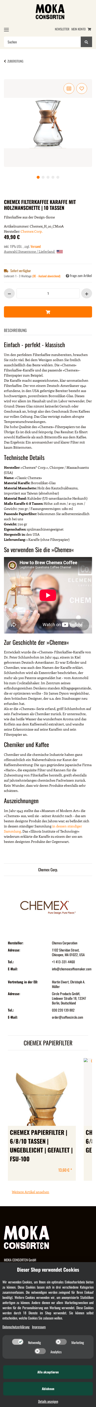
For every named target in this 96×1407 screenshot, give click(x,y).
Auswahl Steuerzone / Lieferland (29, 251)
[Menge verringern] (9, 293)
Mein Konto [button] (78, 29)
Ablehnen (48, 1388)
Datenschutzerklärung (16, 1326)
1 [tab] (38, 177)
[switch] (17, 1342)
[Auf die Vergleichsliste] (69, 88)
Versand (36, 246)
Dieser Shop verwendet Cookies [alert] (48, 1269)
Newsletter (62, 29)
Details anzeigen (48, 1401)
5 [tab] (57, 177)
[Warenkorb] (89, 29)
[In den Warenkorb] (12, 76)
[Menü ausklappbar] (6, 29)
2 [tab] (43, 177)
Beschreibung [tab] (15, 330)
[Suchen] (86, 42)
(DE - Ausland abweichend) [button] (46, 276)
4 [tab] (52, 177)
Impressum (39, 1326)
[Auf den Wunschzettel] (81, 88)
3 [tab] (48, 177)
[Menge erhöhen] (86, 293)
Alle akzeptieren (48, 1371)
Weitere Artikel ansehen (30, 1192)
